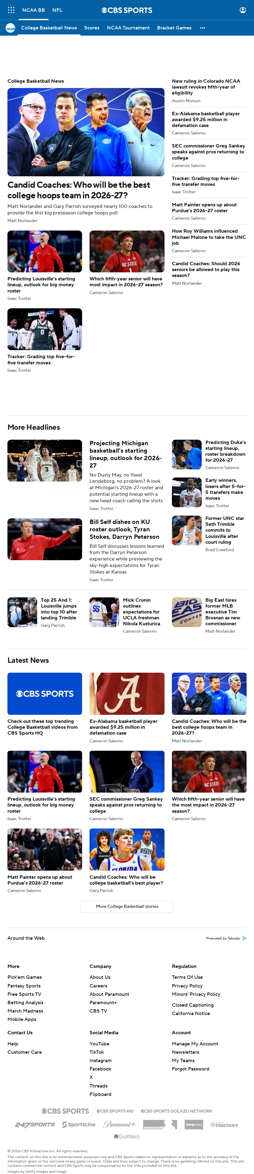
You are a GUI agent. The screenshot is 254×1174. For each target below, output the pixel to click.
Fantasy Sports (24, 986)
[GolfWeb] (127, 1137)
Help (12, 1044)
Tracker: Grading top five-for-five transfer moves (44, 340)
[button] (11, 10)
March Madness (25, 1011)
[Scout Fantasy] (225, 1124)
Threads (98, 1086)
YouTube (99, 1044)
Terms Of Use (187, 977)
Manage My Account (195, 1044)
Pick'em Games (24, 977)
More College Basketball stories (127, 906)
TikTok (97, 1052)
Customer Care (24, 1052)
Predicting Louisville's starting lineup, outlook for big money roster (44, 266)
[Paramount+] (119, 1123)
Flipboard (101, 1094)
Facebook (100, 1069)
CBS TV (98, 1011)
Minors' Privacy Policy (196, 994)
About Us (100, 977)
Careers (98, 986)
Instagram (101, 1060)
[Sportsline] (79, 1123)
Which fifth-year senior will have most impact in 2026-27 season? (127, 263)
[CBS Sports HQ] (115, 1110)
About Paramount (109, 994)
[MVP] (194, 1122)
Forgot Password (190, 1069)
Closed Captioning (193, 1005)
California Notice (191, 1013)
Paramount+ (103, 1003)
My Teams (183, 1060)
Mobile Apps (21, 1019)
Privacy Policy (187, 986)
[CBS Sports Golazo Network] (176, 1110)
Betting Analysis (25, 1003)
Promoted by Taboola (223, 938)
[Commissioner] (160, 1122)
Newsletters (185, 1052)
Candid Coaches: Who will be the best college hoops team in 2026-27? (85, 150)
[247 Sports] (35, 1123)
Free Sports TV (24, 994)
